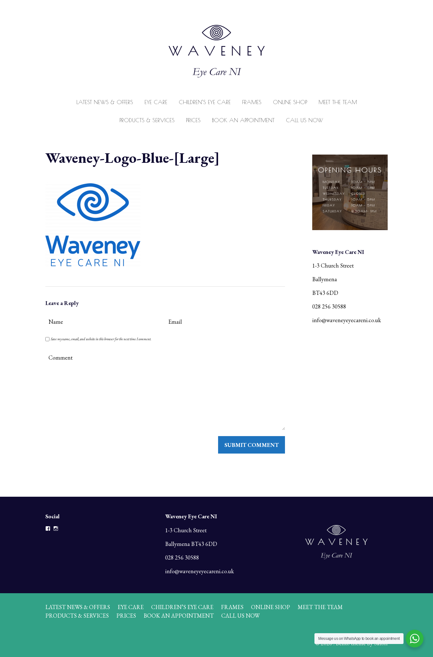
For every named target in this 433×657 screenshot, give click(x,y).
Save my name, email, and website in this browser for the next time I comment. (101, 339)
